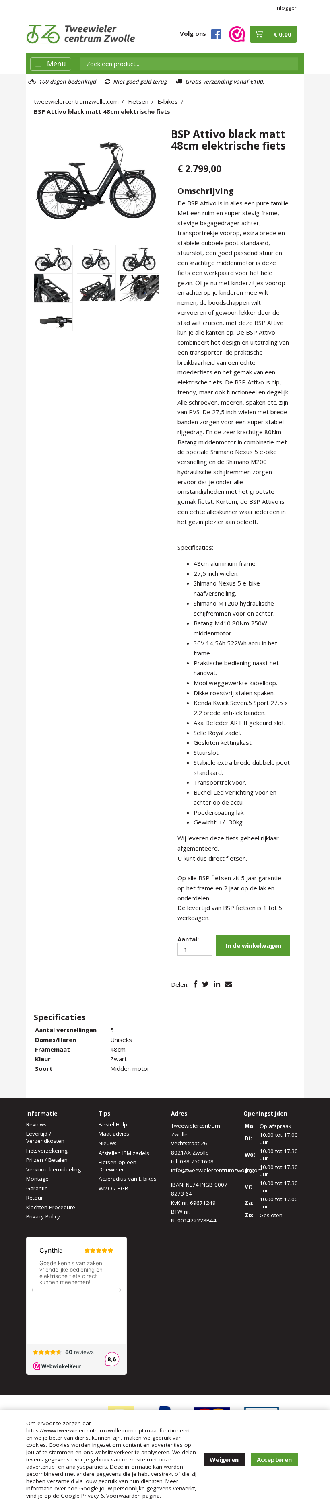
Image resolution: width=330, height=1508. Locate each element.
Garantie (37, 1188)
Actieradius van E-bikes (128, 1178)
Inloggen (287, 7)
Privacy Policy (43, 1216)
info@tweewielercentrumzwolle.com (217, 1170)
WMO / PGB (113, 1188)
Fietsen (138, 101)
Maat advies (114, 1133)
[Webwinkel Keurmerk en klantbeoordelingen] (237, 33)
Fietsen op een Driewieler (117, 1166)
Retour (34, 1197)
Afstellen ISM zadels (124, 1153)
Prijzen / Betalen (47, 1159)
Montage (37, 1178)
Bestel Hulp (113, 1124)
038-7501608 (197, 1161)
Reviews (36, 1124)
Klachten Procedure (50, 1207)
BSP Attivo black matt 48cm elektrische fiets (102, 111)
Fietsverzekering (47, 1150)
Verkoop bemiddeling (53, 1169)
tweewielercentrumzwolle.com (76, 101)
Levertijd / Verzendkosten (45, 1137)
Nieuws (108, 1143)
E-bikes (167, 101)
